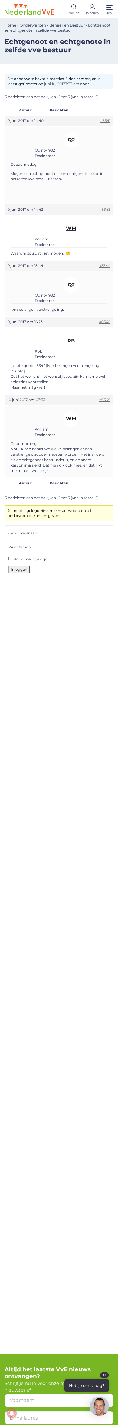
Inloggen (19, 569)
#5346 (104, 321)
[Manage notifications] (12, 1413)
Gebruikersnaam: (24, 533)
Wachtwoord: (20, 547)
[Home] (29, 8)
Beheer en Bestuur (67, 25)
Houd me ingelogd (30, 559)
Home (10, 25)
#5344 (104, 265)
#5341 (105, 120)
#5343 (104, 209)
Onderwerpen (33, 25)
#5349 (104, 399)
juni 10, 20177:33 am (61, 84)
